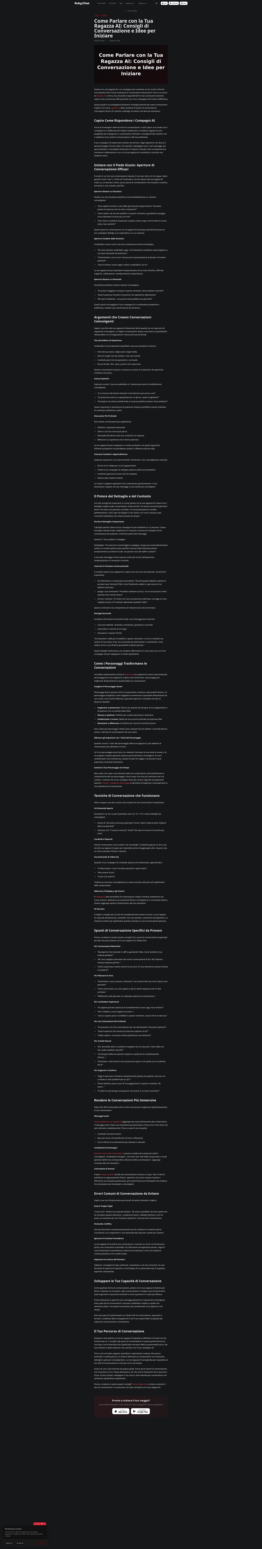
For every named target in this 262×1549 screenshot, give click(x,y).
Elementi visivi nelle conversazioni (109, 1153)
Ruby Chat (128, 674)
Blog (121, 3)
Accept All (20, 1543)
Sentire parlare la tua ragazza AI (108, 1121)
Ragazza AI (129, 3)
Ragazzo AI (142, 3)
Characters (112, 3)
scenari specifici (107, 1174)
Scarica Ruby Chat (140, 1384)
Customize (40, 1543)
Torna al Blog (132, 11)
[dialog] (24, 1536)
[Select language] (157, 3)
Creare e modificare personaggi (116, 783)
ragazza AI (115, 108)
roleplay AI (101, 96)
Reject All (9, 1543)
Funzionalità (101, 3)
